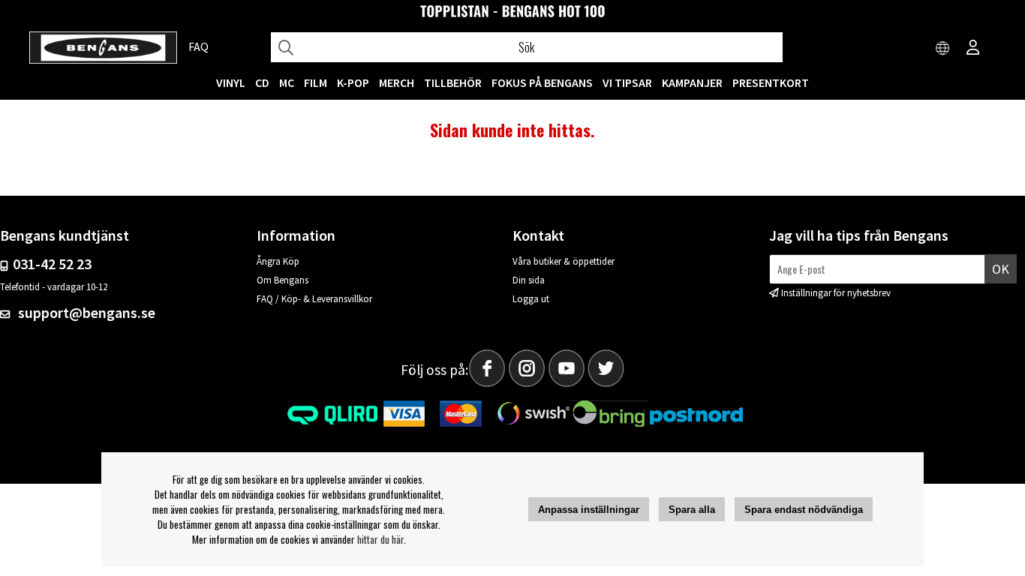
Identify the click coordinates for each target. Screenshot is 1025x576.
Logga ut (530, 298)
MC (286, 82)
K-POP (353, 82)
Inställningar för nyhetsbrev (836, 292)
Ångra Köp (278, 261)
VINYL (230, 82)
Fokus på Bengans (542, 82)
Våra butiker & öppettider (563, 261)
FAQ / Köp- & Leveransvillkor (314, 298)
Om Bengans (282, 280)
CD (262, 82)
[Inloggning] (973, 49)
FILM (315, 82)
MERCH (396, 82)
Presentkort (770, 82)
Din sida (528, 280)
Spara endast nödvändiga (803, 509)
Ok (1000, 269)
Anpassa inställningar (588, 509)
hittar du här (380, 539)
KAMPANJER (692, 82)
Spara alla (692, 509)
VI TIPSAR (627, 82)
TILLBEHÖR (453, 82)
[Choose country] (943, 48)
